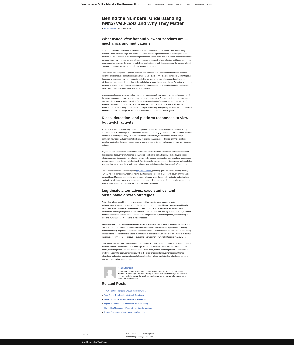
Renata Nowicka (110, 28)
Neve (84, 342)
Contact (85, 335)
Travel (209, 4)
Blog (149, 4)
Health (188, 4)
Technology (199, 4)
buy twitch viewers (143, 171)
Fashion (179, 4)
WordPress (102, 342)
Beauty (170, 4)
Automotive (159, 4)
